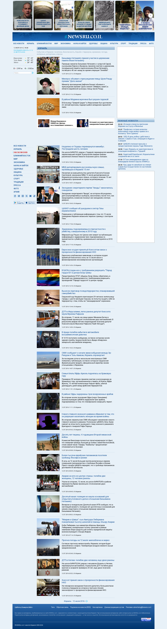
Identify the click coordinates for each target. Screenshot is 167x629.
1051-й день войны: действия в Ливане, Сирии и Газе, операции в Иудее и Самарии (136, 139)
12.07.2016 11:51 (67, 389)
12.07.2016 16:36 (67, 265)
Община (103, 43)
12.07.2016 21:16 (67, 94)
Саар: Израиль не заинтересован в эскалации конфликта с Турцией (135, 150)
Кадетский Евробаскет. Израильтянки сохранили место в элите (136, 155)
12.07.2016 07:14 (67, 535)
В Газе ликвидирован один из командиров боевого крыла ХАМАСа (133, 161)
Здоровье (93, 43)
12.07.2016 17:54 (67, 224)
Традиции (133, 43)
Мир (56, 43)
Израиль (30, 43)
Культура (114, 43)
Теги (53, 607)
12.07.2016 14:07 (67, 368)
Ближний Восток (44, 43)
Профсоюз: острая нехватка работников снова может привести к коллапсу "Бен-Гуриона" (133, 131)
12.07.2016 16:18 (67, 286)
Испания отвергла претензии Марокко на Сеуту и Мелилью (133, 125)
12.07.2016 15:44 (67, 306)
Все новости (18, 43)
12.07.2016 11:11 (67, 407)
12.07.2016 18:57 (67, 183)
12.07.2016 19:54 (67, 112)
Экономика (66, 43)
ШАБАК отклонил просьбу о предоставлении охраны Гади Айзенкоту (135, 145)
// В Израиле (77, 74)
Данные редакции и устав (114, 607)
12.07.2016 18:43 (67, 203)
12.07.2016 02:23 (67, 596)
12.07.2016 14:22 (67, 348)
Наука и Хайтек (79, 43)
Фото (151, 43)
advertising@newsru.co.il (142, 607)
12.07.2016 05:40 (67, 553)
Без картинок (98, 607)
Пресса (143, 43)
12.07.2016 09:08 (67, 450)
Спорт (123, 43)
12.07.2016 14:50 (67, 327)
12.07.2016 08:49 (67, 471)
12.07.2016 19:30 (67, 162)
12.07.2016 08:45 (67, 491)
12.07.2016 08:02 (67, 514)
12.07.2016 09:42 (67, 430)
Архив (16, 192)
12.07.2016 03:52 (67, 573)
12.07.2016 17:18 (67, 245)
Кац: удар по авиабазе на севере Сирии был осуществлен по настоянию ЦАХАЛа (134, 167)
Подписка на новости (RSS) (80, 607)
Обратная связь (62, 607)
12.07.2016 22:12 (67, 74)
